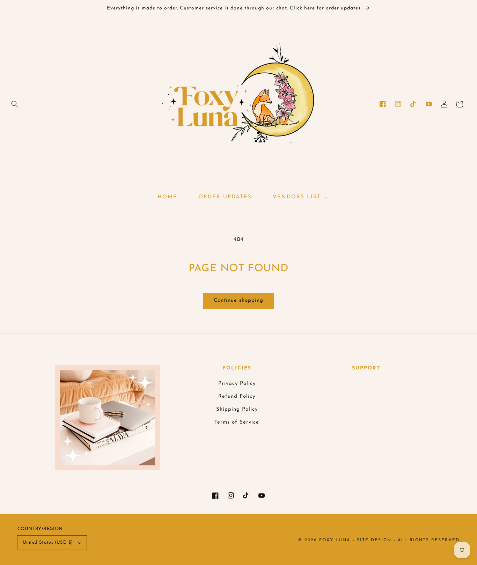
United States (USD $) (48, 542)
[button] (14, 104)
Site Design (374, 540)
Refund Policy (236, 396)
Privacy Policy (237, 383)
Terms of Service (236, 422)
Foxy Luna (334, 540)
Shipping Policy (237, 409)
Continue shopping (238, 300)
